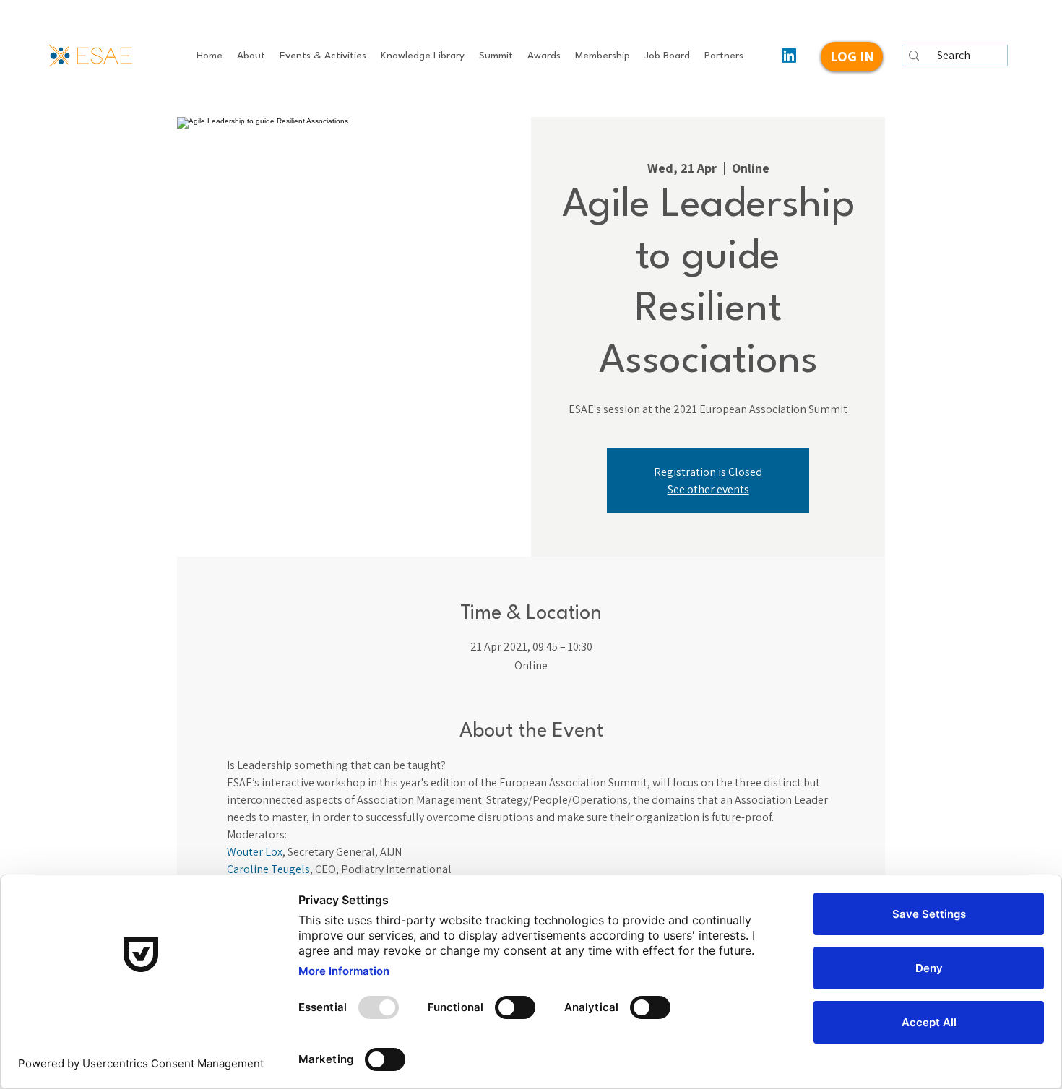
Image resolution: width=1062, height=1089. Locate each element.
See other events (708, 489)
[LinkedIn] (789, 55)
